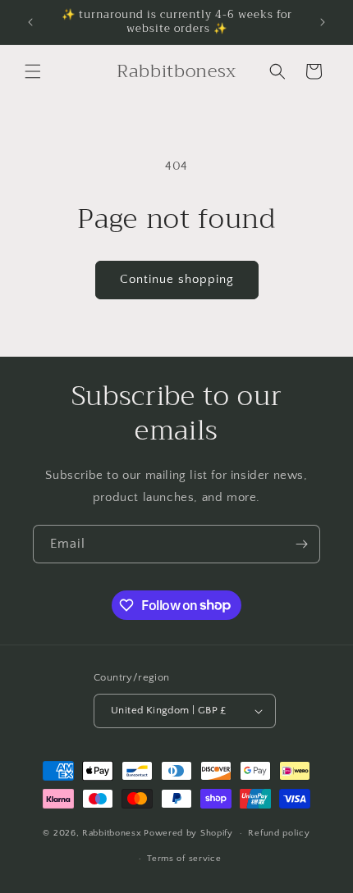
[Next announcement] (323, 22)
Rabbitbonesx (111, 833)
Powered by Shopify (188, 833)
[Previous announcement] (30, 22)
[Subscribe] (301, 544)
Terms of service (184, 858)
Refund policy (278, 833)
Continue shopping (177, 279)
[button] (33, 71)
